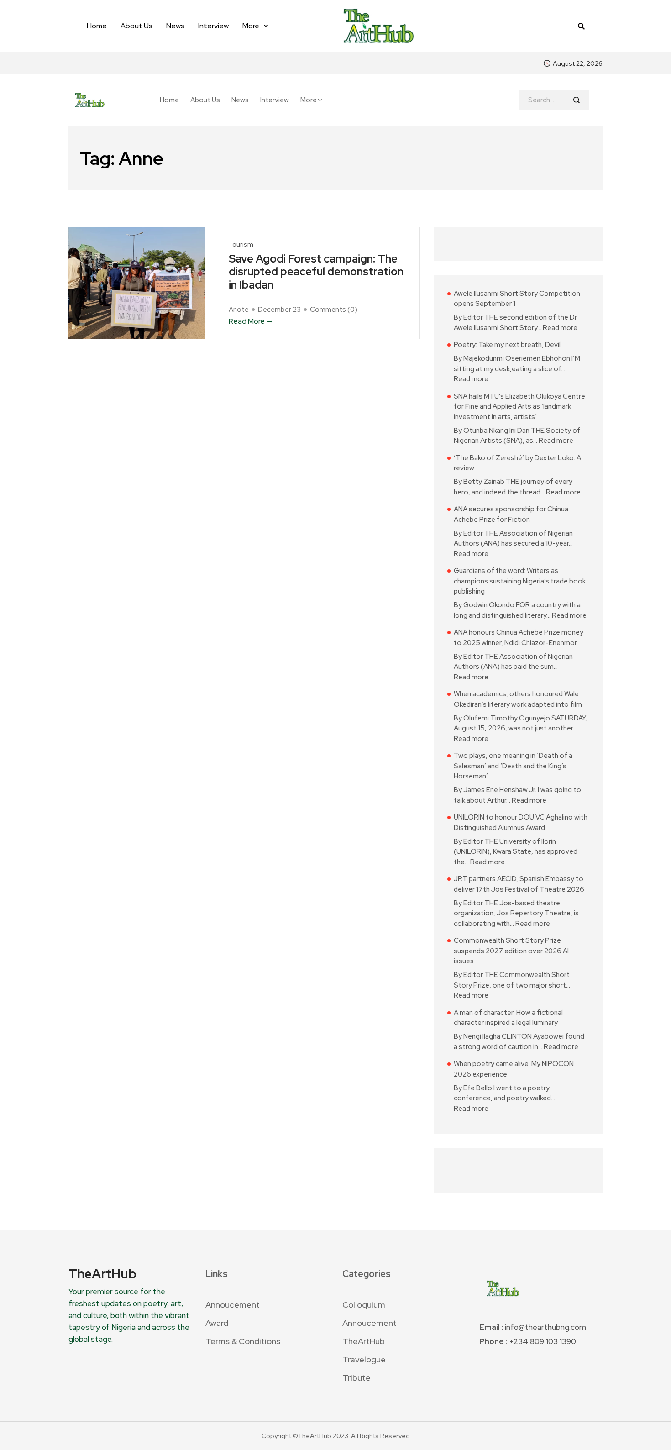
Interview (213, 26)
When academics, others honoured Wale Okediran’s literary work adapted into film (518, 699)
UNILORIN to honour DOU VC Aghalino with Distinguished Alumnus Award (520, 822)
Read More (247, 321)
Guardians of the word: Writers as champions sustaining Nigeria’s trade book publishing (520, 581)
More (250, 26)
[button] (255, 26)
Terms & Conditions (242, 1341)
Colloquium (363, 1304)
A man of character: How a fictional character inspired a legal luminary (508, 1018)
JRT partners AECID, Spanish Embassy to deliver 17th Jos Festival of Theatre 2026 (519, 884)
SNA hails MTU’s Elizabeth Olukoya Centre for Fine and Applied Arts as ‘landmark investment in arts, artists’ (519, 406)
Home (97, 26)
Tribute (356, 1377)
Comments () (333, 309)
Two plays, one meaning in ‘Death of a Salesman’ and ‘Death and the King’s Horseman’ (513, 766)
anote (239, 309)
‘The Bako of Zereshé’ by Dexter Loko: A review (517, 463)
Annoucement (232, 1304)
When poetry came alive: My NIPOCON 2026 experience (514, 1069)
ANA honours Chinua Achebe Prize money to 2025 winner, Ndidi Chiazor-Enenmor (518, 637)
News (175, 26)
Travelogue (364, 1359)
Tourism (241, 244)
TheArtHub (363, 1341)
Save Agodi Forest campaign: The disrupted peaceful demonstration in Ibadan (316, 272)
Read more (560, 327)
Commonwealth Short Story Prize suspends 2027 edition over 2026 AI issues (511, 951)
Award (216, 1323)
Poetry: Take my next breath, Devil (507, 344)
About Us (136, 26)
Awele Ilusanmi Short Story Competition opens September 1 (517, 299)
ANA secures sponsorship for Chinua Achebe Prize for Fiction (511, 514)
